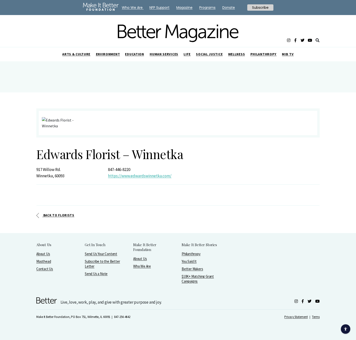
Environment (108, 54)
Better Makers (192, 269)
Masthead (43, 261)
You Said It (189, 261)
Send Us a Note (96, 273)
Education (134, 54)
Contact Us (44, 269)
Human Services (164, 54)
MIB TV (288, 54)
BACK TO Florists (58, 215)
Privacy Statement (296, 317)
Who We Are (142, 266)
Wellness (236, 54)
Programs (207, 7)
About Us (43, 253)
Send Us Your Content (101, 253)
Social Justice (209, 54)
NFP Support (159, 7)
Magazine (184, 7)
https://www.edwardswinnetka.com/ (139, 175)
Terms (316, 317)
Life (187, 54)
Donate (228, 7)
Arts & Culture (76, 54)
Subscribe (260, 7)
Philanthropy (263, 54)
